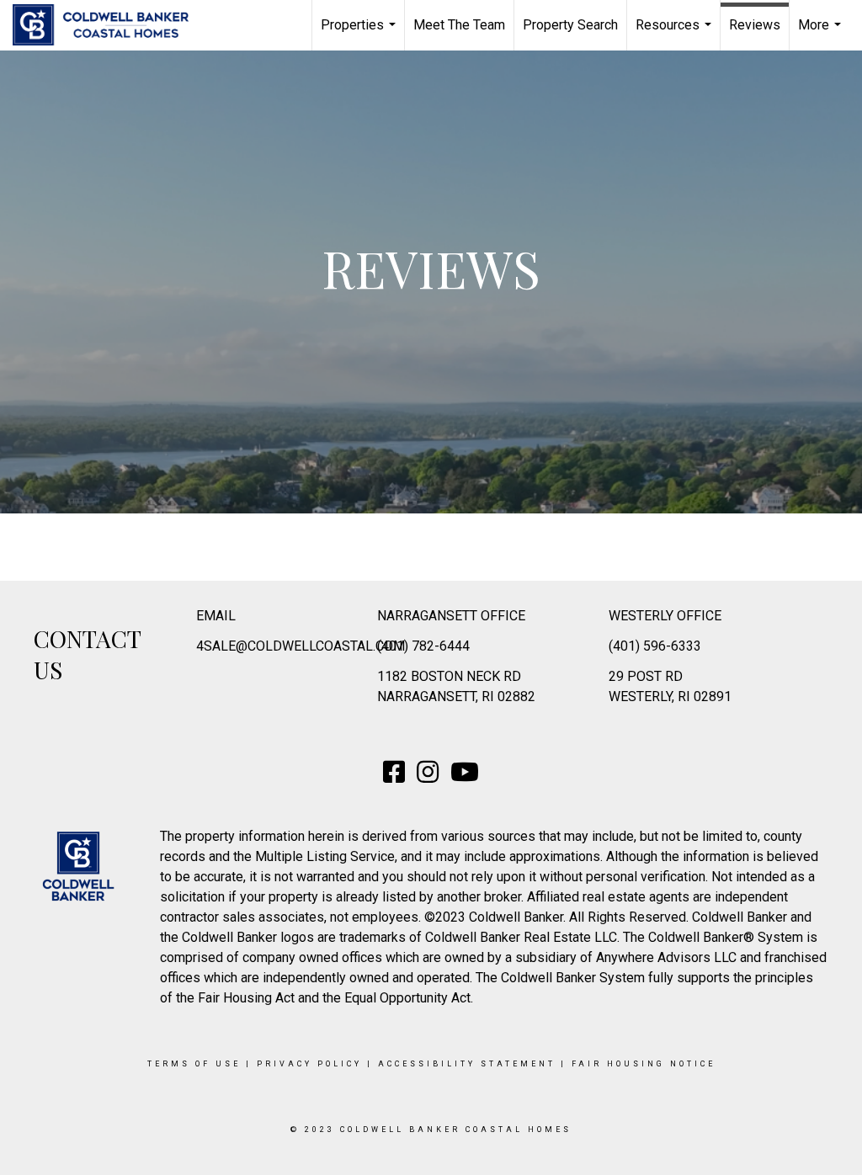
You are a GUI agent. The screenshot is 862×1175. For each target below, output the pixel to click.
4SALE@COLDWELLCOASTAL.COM (300, 646)
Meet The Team (459, 25)
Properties (360, 34)
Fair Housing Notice (644, 1064)
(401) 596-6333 (655, 646)
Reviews (754, 25)
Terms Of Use (194, 1064)
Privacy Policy (309, 1064)
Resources (676, 34)
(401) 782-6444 (423, 646)
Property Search (570, 25)
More (821, 34)
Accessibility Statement (467, 1064)
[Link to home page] (109, 25)
